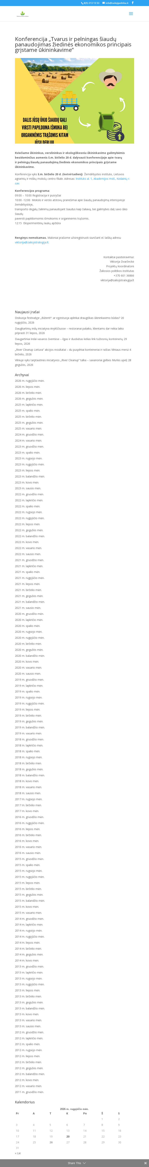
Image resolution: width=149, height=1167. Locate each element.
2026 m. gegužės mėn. (29, 398)
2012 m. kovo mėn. (27, 1080)
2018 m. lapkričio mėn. (29, 745)
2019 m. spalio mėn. (27, 691)
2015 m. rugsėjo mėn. (28, 871)
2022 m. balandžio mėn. (30, 536)
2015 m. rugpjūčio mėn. (29, 877)
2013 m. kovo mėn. (27, 1014)
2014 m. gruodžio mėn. (29, 919)
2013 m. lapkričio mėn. (29, 972)
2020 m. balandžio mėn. (30, 656)
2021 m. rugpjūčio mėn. (29, 578)
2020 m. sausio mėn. (28, 673)
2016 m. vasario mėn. (28, 847)
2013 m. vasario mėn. (28, 1020)
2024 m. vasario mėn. (28, 440)
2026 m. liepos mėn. (27, 387)
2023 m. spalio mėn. (27, 452)
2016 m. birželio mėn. (28, 835)
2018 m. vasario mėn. (28, 787)
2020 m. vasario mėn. (28, 667)
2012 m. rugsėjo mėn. (28, 1050)
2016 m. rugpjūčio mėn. (29, 823)
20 (67, 1136)
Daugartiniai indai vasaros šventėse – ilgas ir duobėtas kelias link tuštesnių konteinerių (69, 339)
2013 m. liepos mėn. (27, 990)
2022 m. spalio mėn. (27, 506)
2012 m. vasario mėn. (28, 1086)
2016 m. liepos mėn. (27, 829)
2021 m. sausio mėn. (28, 608)
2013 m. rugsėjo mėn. (28, 978)
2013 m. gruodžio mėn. (29, 966)
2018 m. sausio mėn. (28, 793)
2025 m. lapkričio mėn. (29, 404)
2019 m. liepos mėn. (27, 709)
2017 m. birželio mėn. (28, 805)
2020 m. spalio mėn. (27, 626)
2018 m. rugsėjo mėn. (28, 757)
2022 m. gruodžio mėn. (29, 494)
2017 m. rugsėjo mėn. (28, 799)
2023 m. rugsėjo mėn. (28, 458)
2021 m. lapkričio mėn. (29, 566)
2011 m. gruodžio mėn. (29, 1092)
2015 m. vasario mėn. (28, 913)
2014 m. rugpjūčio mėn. (29, 936)
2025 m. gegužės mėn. (29, 422)
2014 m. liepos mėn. (27, 942)
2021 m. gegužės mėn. (29, 596)
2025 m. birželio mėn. (28, 416)
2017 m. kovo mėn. (27, 811)
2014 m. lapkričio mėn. (29, 924)
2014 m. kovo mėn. (27, 960)
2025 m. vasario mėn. (28, 428)
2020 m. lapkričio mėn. (29, 620)
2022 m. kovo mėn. (27, 542)
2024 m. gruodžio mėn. (29, 434)
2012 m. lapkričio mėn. (29, 1038)
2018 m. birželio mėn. (28, 763)
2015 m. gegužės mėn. (29, 894)
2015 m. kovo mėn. (27, 906)
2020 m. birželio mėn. (28, 644)
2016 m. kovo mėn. (27, 841)
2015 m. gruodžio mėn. (29, 859)
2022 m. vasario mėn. (28, 548)
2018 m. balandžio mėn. (30, 775)
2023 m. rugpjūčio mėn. (29, 464)
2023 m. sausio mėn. (28, 488)
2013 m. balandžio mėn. (30, 1008)
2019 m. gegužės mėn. (29, 721)
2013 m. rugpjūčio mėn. (29, 984)
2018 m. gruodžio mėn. (29, 739)
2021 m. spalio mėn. (27, 572)
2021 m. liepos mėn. (27, 584)
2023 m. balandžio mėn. (30, 476)
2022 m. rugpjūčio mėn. (29, 518)
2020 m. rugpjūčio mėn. (29, 637)
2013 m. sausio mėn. (28, 1026)
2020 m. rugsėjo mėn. (28, 631)
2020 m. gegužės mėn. (29, 650)
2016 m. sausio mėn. (28, 853)
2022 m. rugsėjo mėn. (28, 512)
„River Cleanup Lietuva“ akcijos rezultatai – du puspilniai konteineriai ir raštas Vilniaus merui (72, 349)
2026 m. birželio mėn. (28, 393)
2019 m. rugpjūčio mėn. (29, 703)
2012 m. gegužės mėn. (29, 1068)
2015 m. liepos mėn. (27, 883)
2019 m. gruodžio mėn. (29, 679)
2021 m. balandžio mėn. (30, 602)
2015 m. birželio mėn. (28, 889)
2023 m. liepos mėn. (27, 470)
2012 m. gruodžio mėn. (29, 1032)
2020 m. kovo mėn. (27, 661)
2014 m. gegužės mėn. (29, 954)
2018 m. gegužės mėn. (29, 769)
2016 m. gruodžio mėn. (29, 817)
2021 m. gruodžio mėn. (29, 560)
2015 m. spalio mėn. (27, 865)
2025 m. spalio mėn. (27, 410)
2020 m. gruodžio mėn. (29, 614)
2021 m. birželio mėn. (28, 590)
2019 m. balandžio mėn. (30, 727)
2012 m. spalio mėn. (27, 1044)
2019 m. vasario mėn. (28, 733)
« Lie (18, 1153)
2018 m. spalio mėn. (27, 751)
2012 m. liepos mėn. (27, 1056)
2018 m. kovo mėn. (27, 781)
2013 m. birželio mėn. (28, 996)
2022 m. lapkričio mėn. (29, 500)
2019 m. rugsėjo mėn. (28, 697)
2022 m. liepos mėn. (27, 524)
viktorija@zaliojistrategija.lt (32, 242)
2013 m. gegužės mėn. (29, 1002)
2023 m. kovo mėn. (27, 482)
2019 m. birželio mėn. (28, 715)
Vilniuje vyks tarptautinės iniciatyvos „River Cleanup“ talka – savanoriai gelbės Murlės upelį (71, 360)
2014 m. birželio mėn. (28, 948)
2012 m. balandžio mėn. (30, 1074)
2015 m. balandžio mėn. (30, 900)
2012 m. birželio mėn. (28, 1062)
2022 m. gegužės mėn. (29, 530)
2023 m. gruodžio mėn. (29, 446)
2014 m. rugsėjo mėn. (28, 930)
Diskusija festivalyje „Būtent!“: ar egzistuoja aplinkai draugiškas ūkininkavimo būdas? (67, 318)
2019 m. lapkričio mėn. (29, 685)
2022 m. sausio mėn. (28, 554)
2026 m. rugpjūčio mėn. (29, 381)
